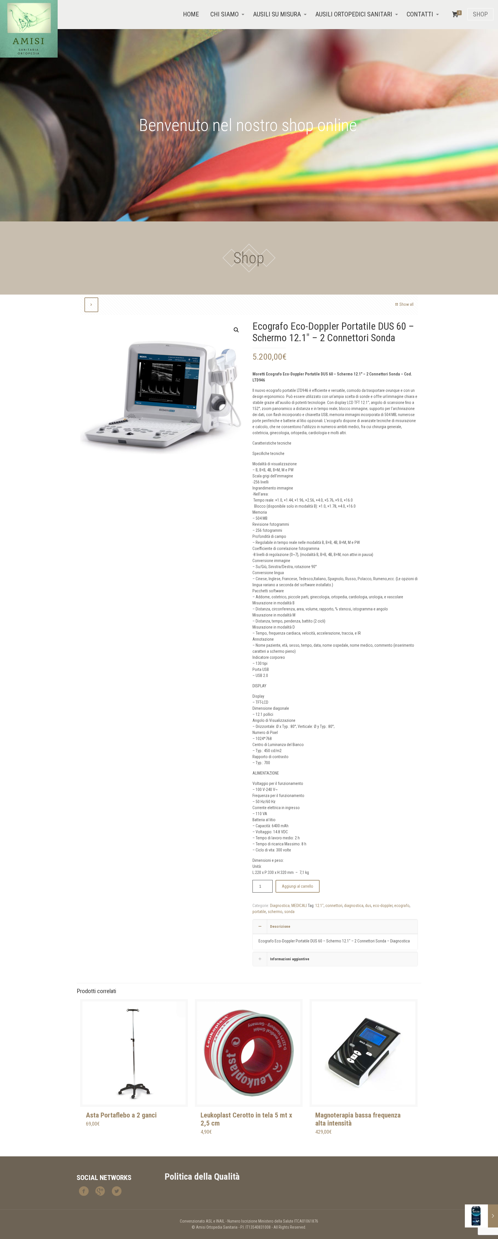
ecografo (402, 905)
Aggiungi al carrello (297, 886)
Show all (406, 304)
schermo (275, 911)
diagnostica (353, 905)
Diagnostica (280, 905)
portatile (259, 911)
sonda (289, 911)
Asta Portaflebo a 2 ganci (121, 1115)
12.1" (319, 905)
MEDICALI (299, 905)
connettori (333, 905)
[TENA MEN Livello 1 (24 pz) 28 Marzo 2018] (481, 1215)
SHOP (480, 14)
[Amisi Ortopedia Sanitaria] (29, 29)
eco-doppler (383, 905)
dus (368, 905)
